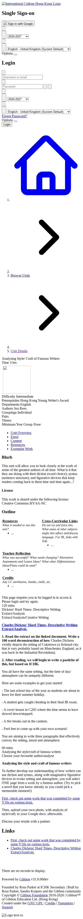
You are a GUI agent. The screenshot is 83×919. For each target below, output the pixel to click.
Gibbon (24, 879)
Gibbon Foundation (34, 895)
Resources (18, 445)
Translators (65, 903)
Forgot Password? (14, 116)
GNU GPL (35, 903)
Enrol (14, 437)
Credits (50, 903)
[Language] (3, 41)
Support (7, 907)
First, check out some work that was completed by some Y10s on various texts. (46, 842)
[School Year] (3, 28)
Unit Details (19, 351)
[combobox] (4, 35)
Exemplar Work (22, 449)
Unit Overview (21, 433)
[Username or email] (3, 72)
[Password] (3, 82)
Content (16, 441)
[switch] (15, 54)
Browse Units (20, 275)
